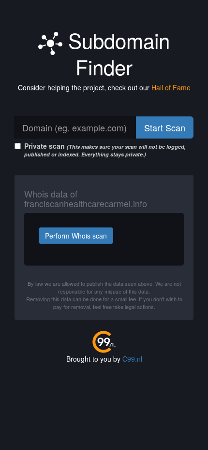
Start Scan (164, 127)
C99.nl (132, 359)
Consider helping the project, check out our (104, 87)
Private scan (105, 149)
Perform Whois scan (76, 235)
